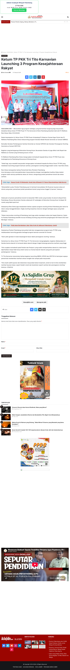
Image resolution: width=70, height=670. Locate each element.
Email (3, 348)
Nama (3, 341)
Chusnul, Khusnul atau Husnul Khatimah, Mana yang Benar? (29, 407)
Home (4, 52)
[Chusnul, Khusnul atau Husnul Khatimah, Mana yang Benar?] (6, 409)
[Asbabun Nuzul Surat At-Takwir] (42, 646)
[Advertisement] (35, 37)
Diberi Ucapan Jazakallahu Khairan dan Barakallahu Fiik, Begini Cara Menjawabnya (36, 415)
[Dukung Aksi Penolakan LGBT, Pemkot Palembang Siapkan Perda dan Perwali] (28, 642)
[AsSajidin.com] (35, 17)
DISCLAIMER (38, 667)
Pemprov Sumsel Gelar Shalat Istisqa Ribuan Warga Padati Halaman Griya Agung (57, 649)
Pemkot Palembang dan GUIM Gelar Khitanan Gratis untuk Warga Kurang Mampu (58, 643)
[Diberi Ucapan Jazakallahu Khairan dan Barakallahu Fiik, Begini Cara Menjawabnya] (6, 417)
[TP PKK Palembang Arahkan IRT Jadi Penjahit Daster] (42, 642)
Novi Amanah (6, 72)
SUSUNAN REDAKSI (28, 667)
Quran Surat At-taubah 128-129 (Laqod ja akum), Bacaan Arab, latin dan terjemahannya (37, 430)
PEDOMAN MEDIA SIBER (50, 667)
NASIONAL (10, 52)
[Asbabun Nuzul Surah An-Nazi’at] (35, 646)
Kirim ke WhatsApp (19, 10)
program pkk (42, 302)
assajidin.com (28, 302)
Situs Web (39, 348)
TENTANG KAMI (17, 667)
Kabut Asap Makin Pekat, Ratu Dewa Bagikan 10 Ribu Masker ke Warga (59, 655)
